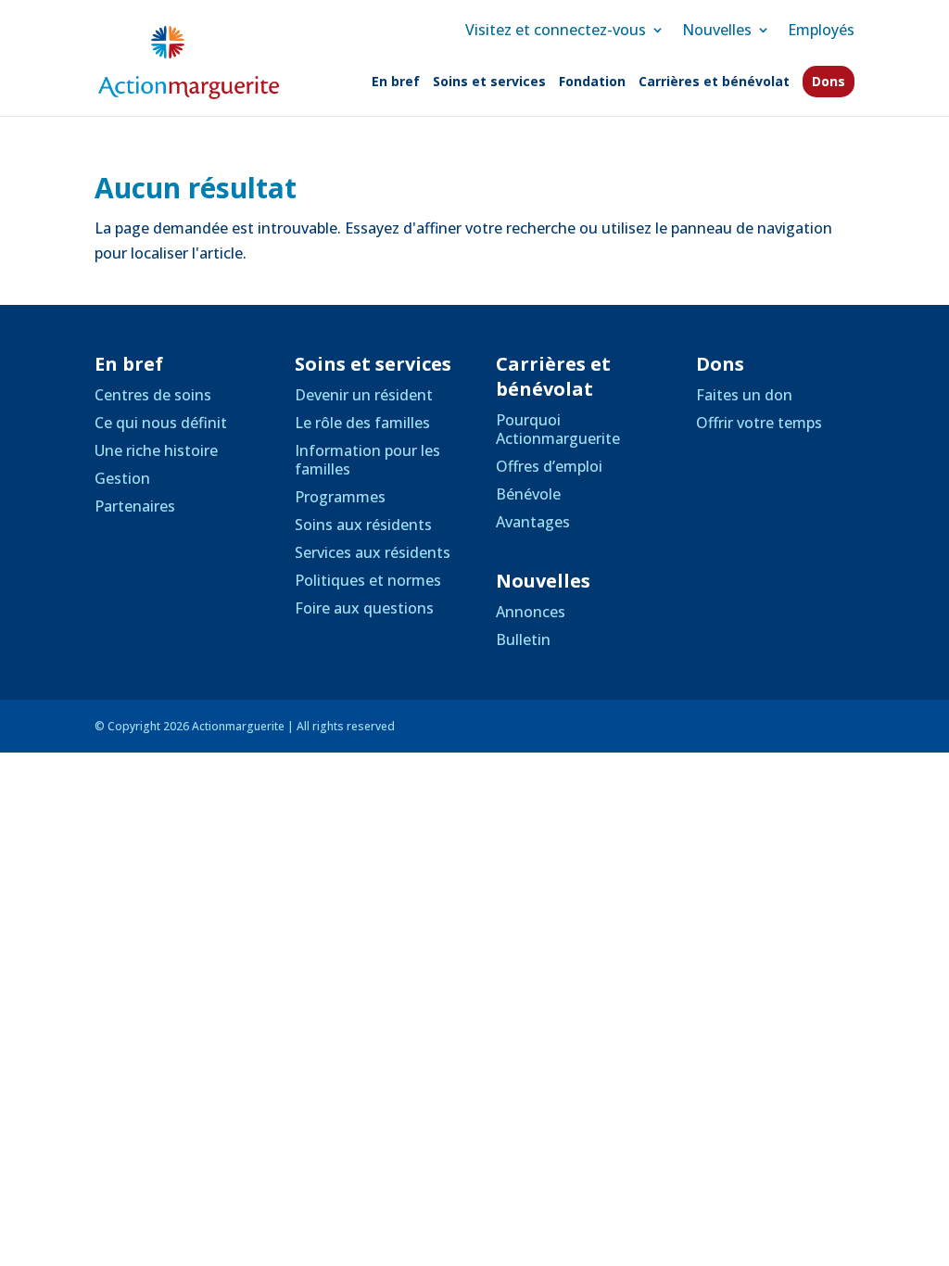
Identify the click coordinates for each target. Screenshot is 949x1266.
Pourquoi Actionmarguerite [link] (558, 429)
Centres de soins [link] (153, 395)
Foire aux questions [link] (364, 608)
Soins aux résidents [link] (363, 524)
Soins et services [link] (489, 82)
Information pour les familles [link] (367, 459)
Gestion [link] (122, 478)
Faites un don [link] (744, 395)
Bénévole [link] (528, 494)
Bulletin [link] (523, 639)
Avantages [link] (533, 522)
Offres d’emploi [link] (549, 466)
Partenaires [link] (135, 506)
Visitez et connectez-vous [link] (555, 29)
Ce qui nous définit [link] (161, 422)
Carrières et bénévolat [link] (714, 82)
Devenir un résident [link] (364, 395)
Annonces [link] (530, 611)
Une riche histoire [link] (156, 450)
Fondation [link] (592, 82)
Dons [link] (828, 81)
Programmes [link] (340, 497)
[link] (188, 61)
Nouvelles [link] (717, 29)
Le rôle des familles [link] (362, 422)
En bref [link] (396, 82)
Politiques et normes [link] (368, 580)
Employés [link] (821, 29)
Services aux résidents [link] (372, 552)
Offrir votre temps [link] (759, 422)
